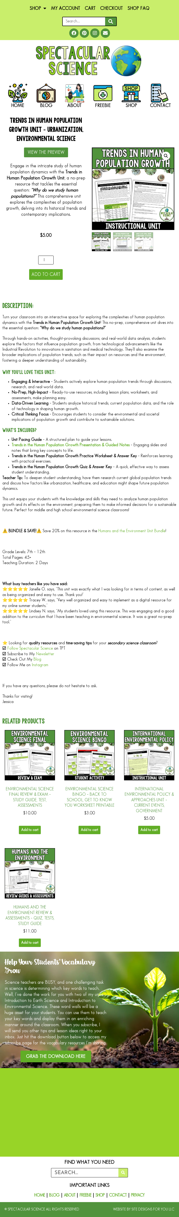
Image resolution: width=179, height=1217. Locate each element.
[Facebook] (74, 33)
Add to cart (45, 274)
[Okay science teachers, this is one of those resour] (134, 1098)
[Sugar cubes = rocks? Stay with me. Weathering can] (45, 1098)
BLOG (54, 1195)
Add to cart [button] (29, 830)
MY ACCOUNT (65, 8)
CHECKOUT (111, 8)
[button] (166, 156)
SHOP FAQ (138, 8)
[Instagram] (95, 33)
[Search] (110, 21)
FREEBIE (85, 1195)
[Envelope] (105, 33)
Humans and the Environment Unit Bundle (131, 531)
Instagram (40, 665)
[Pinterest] (84, 33)
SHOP (35, 8)
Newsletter (45, 654)
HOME (39, 1195)
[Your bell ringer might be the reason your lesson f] (45, 1148)
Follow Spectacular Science (30, 648)
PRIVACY (138, 1195)
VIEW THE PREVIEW (46, 152)
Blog (37, 659)
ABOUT (70, 1195)
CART (90, 8)
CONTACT (118, 1195)
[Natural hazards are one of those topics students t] (134, 1148)
